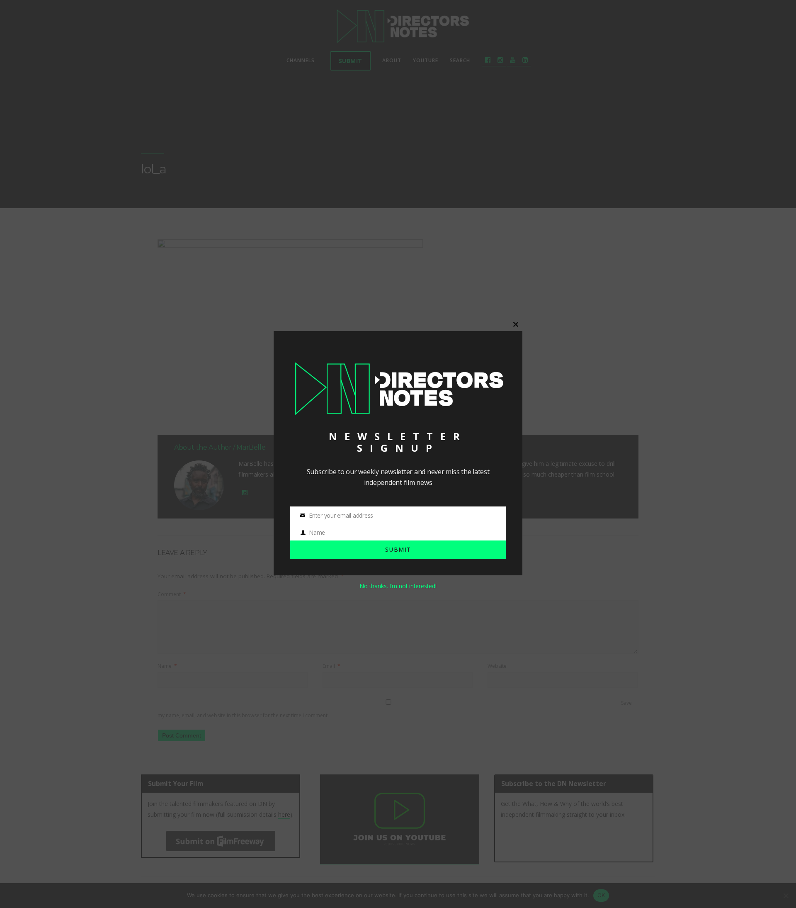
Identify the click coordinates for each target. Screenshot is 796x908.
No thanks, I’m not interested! (397, 586)
